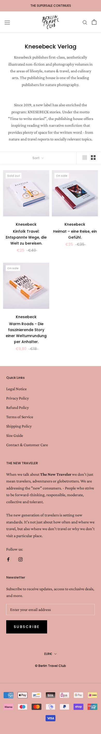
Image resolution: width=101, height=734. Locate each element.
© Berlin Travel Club (50, 666)
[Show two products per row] (93, 157)
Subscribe (27, 626)
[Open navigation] (7, 22)
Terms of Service (19, 417)
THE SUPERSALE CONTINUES (50, 5)
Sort (36, 157)
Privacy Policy (17, 398)
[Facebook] (8, 558)
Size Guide (14, 435)
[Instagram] (20, 558)
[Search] (85, 22)
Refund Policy (17, 407)
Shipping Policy (19, 426)
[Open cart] (94, 22)
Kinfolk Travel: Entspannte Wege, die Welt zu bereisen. (26, 237)
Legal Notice (16, 389)
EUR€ (48, 654)
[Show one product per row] (84, 157)
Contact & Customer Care (27, 445)
